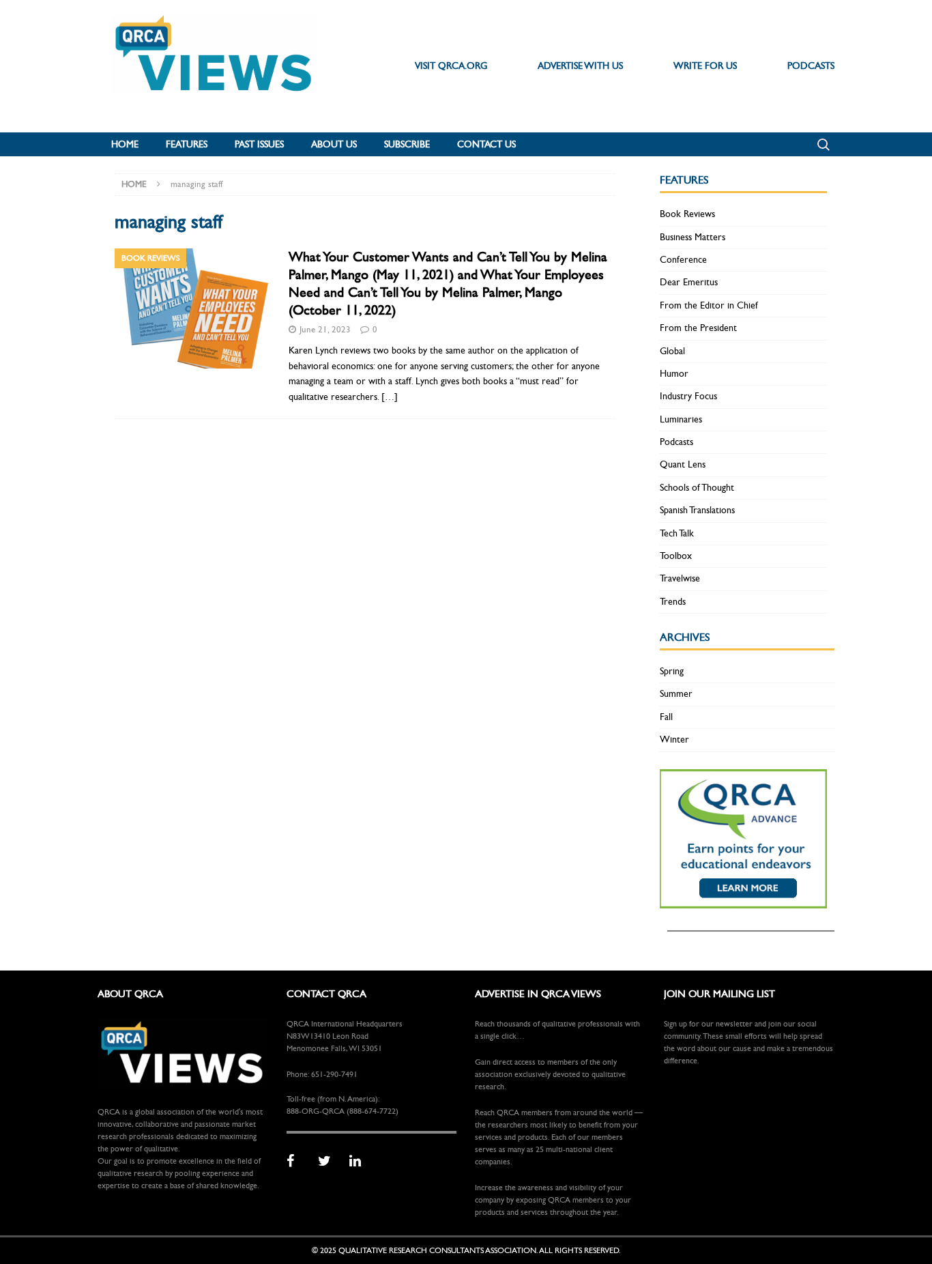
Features (186, 144)
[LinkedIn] (360, 1162)
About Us (334, 144)
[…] (389, 397)
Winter (674, 739)
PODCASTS (810, 66)
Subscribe (407, 144)
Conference (683, 259)
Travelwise (680, 578)
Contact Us (486, 144)
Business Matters (692, 237)
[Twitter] (329, 1162)
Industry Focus (688, 396)
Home (125, 144)
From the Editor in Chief (709, 305)
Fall (666, 717)
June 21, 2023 (325, 329)
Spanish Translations (697, 510)
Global (672, 351)
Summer (676, 694)
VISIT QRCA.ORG (451, 66)
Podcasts (676, 442)
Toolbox (676, 556)
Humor (674, 373)
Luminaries (681, 419)
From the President (698, 328)
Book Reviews (687, 214)
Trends (673, 601)
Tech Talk (677, 533)
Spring (672, 671)
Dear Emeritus (689, 282)
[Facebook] (297, 1162)
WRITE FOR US (705, 66)
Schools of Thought (697, 487)
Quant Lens (682, 464)
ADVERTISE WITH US (580, 66)
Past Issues (259, 144)
